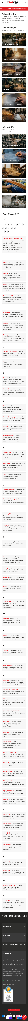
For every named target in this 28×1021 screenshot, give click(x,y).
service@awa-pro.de (9, 964)
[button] (14, 926)
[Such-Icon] (22, 2)
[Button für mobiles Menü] (3, 2)
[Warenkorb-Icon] (25, 2)
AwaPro (19, 1013)
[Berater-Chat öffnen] (24, 1017)
